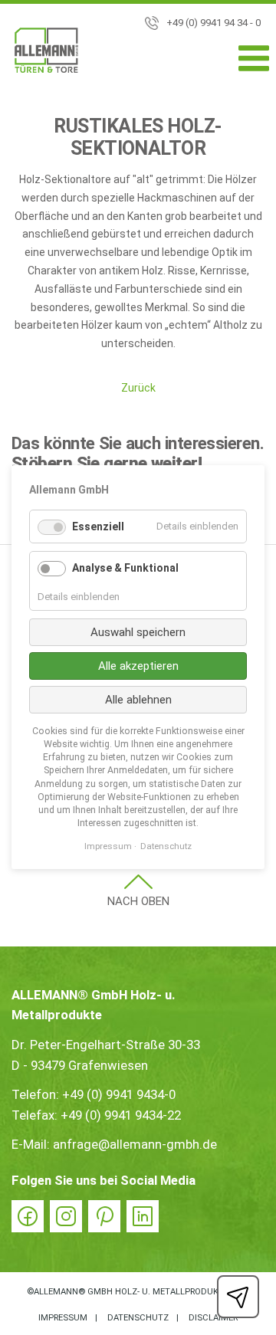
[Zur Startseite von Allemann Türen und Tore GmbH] (46, 53)
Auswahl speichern (138, 632)
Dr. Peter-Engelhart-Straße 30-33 (106, 1044)
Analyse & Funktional (125, 569)
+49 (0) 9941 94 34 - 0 (213, 22)
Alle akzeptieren (138, 666)
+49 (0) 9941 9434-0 (119, 1094)
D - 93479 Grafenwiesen (80, 1065)
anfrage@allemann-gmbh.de (135, 1144)
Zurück (138, 388)
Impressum (62, 1318)
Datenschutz (138, 1318)
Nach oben (138, 901)
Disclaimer (213, 1318)
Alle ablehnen (138, 700)
